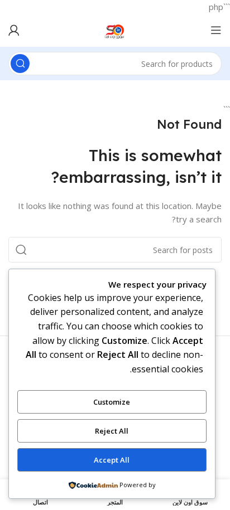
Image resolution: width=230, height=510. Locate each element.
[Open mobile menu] (216, 30)
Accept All (112, 460)
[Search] (20, 63)
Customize (111, 402)
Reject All (111, 431)
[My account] (14, 30)
